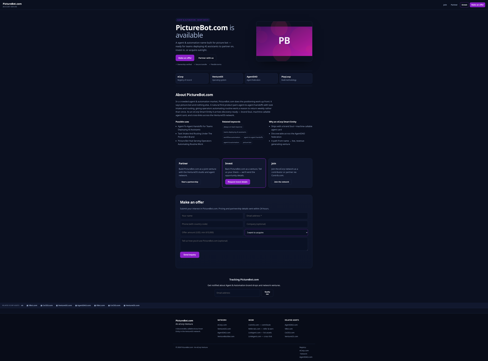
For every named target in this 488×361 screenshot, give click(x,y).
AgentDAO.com (224, 332)
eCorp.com (222, 325)
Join (445, 5)
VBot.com (289, 329)
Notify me (267, 293)
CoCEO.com (289, 332)
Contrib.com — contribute (259, 325)
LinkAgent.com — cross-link (260, 336)
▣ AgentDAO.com (80, 305)
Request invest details (237, 182)
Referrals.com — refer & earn (260, 329)
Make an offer (477, 5)
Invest (464, 5)
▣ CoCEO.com (44, 305)
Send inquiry (190, 255)
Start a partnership (189, 182)
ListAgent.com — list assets (260, 332)
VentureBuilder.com (226, 336)
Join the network (281, 182)
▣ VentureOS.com (61, 305)
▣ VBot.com (29, 305)
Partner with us (206, 58)
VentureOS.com (224, 329)
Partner (454, 5)
